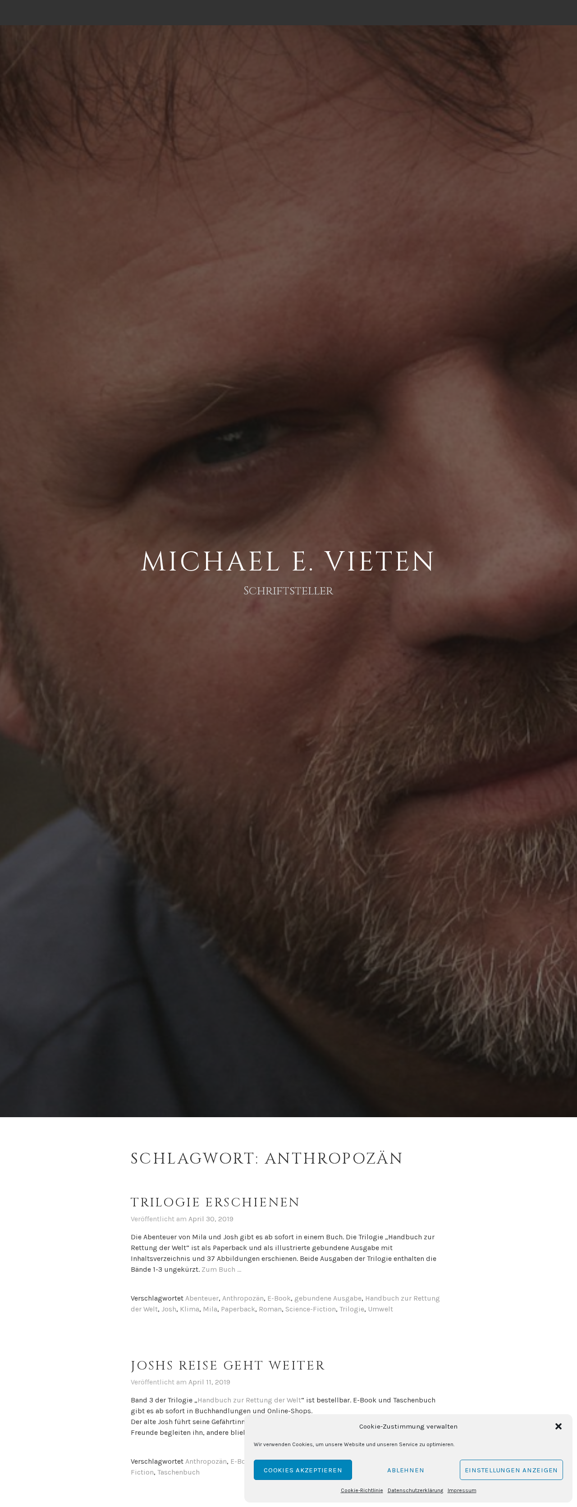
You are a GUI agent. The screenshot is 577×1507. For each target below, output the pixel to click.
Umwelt (380, 1309)
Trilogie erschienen (215, 1202)
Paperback (238, 1309)
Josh (168, 1309)
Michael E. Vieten (288, 562)
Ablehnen (405, 1470)
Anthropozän (243, 1298)
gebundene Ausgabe (328, 1298)
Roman (270, 1309)
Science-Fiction (310, 1309)
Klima (189, 1309)
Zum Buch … (221, 1269)
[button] (558, 1426)
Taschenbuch (178, 1472)
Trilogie (351, 1309)
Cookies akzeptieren (303, 1470)
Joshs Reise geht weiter (228, 1365)
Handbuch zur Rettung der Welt (249, 1400)
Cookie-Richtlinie (362, 1490)
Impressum (462, 1490)
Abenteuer (202, 1298)
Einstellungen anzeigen (512, 1470)
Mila (210, 1309)
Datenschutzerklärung (415, 1490)
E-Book (279, 1298)
